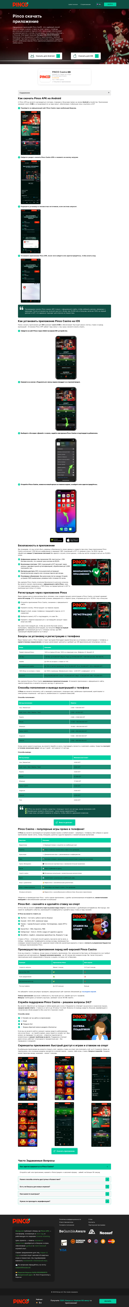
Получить (64, 652)
